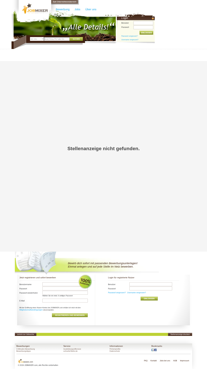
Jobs (77, 9)
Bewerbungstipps (23, 351)
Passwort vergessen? (129, 36)
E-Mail (22, 301)
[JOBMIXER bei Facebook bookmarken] (155, 350)
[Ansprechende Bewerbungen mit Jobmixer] (25, 361)
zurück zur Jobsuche (25, 334)
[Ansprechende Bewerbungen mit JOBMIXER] (35, 8)
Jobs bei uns (165, 361)
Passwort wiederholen (28, 293)
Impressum (184, 361)
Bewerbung (63, 9)
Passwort (125, 27)
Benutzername (25, 284)
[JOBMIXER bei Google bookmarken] (152, 350)
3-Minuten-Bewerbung (25, 349)
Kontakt (153, 361)
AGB (175, 361)
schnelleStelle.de (70, 351)
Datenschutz (115, 351)
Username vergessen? (136, 293)
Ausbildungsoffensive (72, 349)
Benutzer (125, 23)
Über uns (90, 9)
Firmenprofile (115, 349)
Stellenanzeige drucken (180, 334)
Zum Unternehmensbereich (64, 2)
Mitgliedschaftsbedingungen (31, 310)
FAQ (145, 361)
